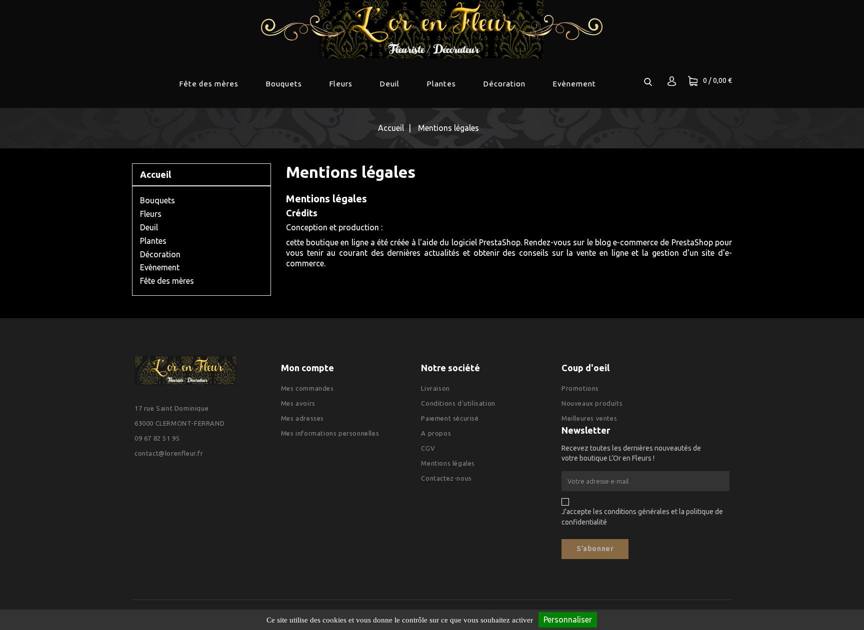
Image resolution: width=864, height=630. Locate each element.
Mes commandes (307, 388)
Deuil (390, 83)
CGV (428, 448)
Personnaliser (568, 619)
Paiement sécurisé (449, 418)
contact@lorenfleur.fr (169, 453)
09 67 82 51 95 (157, 438)
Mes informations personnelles (330, 433)
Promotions (580, 388)
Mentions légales (448, 463)
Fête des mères (208, 83)
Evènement (574, 83)
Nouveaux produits (592, 403)
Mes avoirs (298, 403)
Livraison (435, 388)
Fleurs (340, 83)
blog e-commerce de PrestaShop (654, 242)
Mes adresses (302, 418)
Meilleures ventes (589, 418)
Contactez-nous (446, 478)
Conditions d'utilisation (458, 403)
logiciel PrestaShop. (488, 242)
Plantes (441, 83)
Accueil (155, 174)
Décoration (504, 83)
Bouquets (284, 83)
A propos (436, 433)
